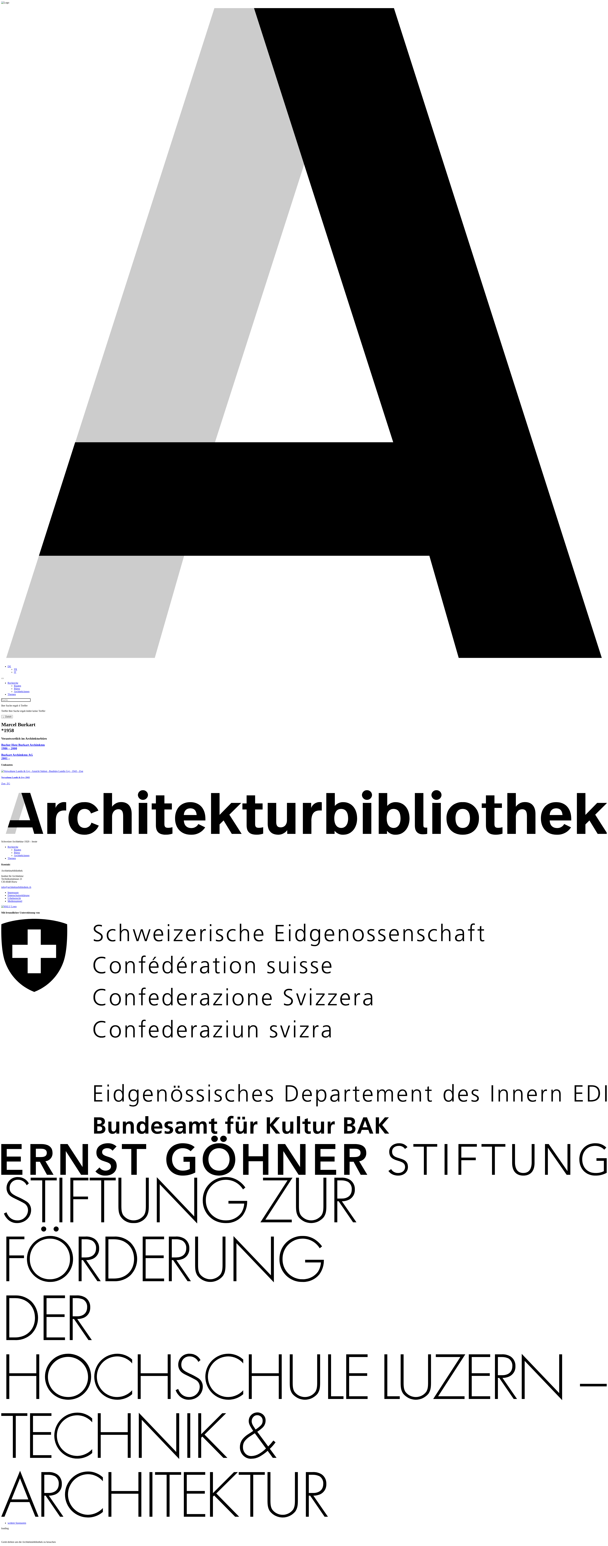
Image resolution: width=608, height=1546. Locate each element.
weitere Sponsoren (17, 1523)
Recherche (13, 683)
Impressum (13, 892)
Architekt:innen (21, 691)
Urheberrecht (14, 898)
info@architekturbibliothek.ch (16, 887)
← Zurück (7, 716)
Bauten (17, 685)
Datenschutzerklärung (18, 895)
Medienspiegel (15, 901)
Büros (17, 688)
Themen (12, 694)
